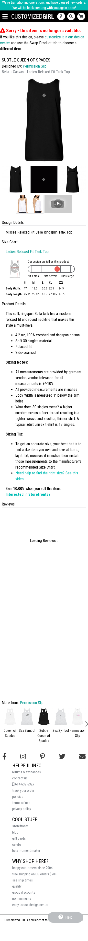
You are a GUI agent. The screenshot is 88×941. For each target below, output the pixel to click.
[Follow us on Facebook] (4, 756)
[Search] (72, 16)
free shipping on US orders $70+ (34, 874)
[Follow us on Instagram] (23, 756)
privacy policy (21, 809)
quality (17, 886)
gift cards (19, 838)
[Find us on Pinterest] (42, 756)
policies (17, 797)
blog (15, 832)
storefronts (20, 826)
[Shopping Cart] (82, 16)
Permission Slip (34, 66)
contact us (20, 778)
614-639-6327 (24, 784)
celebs (17, 845)
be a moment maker (26, 851)
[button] (15, 179)
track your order (23, 791)
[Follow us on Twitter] (62, 756)
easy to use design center (30, 905)
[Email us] (82, 756)
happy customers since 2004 (32, 868)
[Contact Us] (62, 16)
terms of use (21, 803)
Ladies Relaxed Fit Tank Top (27, 251)
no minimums (21, 899)
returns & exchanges (26, 772)
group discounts (23, 892)
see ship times (22, 880)
